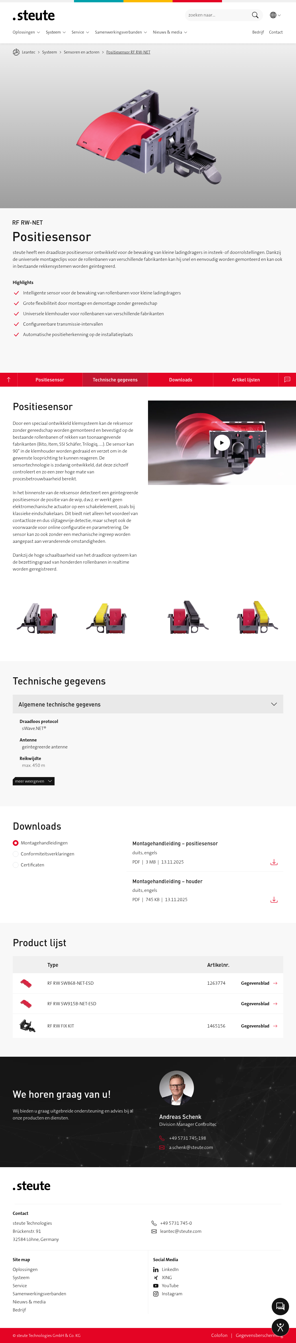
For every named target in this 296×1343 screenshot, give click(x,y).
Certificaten (32, 865)
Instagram (172, 1294)
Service (20, 1286)
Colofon (219, 1335)
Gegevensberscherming (259, 1335)
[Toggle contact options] (280, 1306)
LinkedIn (170, 1269)
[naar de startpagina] (34, 15)
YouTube (170, 1286)
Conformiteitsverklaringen (47, 854)
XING (167, 1277)
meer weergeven (29, 781)
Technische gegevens (115, 379)
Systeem (21, 1277)
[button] (38, 32)
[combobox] (216, 15)
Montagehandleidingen (44, 843)
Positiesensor (50, 379)
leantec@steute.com (180, 1231)
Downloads (180, 379)
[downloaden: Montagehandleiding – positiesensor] (274, 862)
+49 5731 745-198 (187, 1138)
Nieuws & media (29, 1302)
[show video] (222, 443)
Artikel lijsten (246, 379)
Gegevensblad (255, 983)
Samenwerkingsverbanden (39, 1294)
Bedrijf (19, 1310)
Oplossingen (25, 1269)
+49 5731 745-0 (176, 1223)
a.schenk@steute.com (191, 1147)
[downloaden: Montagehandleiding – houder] (274, 899)
